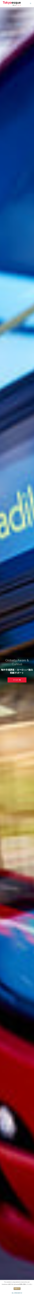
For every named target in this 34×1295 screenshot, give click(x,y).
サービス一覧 (17, 680)
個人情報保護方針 (17, 1293)
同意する (17, 1288)
